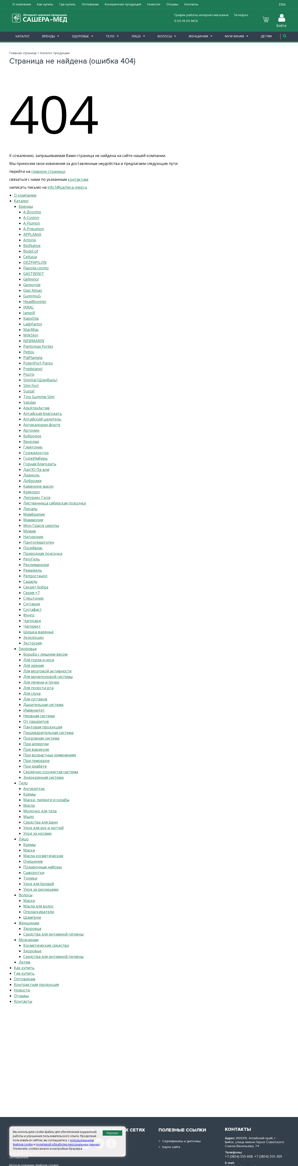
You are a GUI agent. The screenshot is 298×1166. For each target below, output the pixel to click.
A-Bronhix (32, 212)
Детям (266, 36)
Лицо (136, 36)
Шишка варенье (38, 631)
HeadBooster (35, 301)
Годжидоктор (36, 452)
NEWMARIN (33, 340)
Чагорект (32, 626)
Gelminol (31, 279)
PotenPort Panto (38, 363)
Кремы (29, 794)
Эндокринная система (43, 777)
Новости (153, 4)
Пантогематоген (38, 542)
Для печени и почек (41, 682)
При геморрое (36, 760)
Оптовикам (90, 4)
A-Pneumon (33, 228)
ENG (282, 4)
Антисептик (34, 788)
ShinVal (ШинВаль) (40, 380)
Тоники (30, 878)
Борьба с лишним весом (45, 654)
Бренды (48, 36)
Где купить (67, 4)
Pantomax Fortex (38, 346)
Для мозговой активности (47, 671)
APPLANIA (32, 234)
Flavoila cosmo (36, 268)
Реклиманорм (36, 564)
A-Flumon (31, 223)
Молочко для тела (40, 811)
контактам (78, 179)
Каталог (23, 36)
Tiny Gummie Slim (38, 396)
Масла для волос (38, 906)
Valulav (29, 402)
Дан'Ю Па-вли (36, 469)
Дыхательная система (43, 704)
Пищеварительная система (48, 732)
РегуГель (31, 559)
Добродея (32, 480)
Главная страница (23, 53)
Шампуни (32, 917)
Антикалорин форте (41, 424)
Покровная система (41, 738)
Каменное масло (38, 486)
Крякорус (31, 491)
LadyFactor (32, 324)
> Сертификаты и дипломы (180, 1141)
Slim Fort (31, 385)
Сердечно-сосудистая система (50, 771)
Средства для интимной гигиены (53, 934)
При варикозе (36, 749)
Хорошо (112, 1133)
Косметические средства (46, 945)
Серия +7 (31, 592)
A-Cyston (31, 217)
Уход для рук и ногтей (43, 827)
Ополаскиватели (38, 911)
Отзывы (172, 4)
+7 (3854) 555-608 (239, 1156)
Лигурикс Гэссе (37, 497)
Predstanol (32, 368)
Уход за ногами (37, 833)
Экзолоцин (33, 637)
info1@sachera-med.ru (67, 187)
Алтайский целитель (42, 419)
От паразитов (36, 721)
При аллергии (36, 743)
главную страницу (48, 171)
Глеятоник (33, 447)
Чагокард (32, 620)
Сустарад (31, 603)
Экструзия (32, 643)
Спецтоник (33, 598)
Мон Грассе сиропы (41, 525)
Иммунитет (34, 710)
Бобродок (32, 436)
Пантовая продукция (42, 727)
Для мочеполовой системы (48, 676)
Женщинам (198, 36)
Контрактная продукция (123, 4)
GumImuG (32, 296)
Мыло (28, 816)
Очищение (33, 861)
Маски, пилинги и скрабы (46, 799)
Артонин (31, 430)
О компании (21, 4)
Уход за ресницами (40, 889)
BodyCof (30, 251)
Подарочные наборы (42, 867)
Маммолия (33, 519)
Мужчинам (234, 36)
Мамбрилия (34, 514)
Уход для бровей (38, 883)
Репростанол (35, 575)
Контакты (191, 4)
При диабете (35, 766)
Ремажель (32, 570)
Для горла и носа (38, 659)
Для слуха (32, 693)
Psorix (28, 374)
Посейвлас (33, 547)
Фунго (28, 615)
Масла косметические (43, 855)
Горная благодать (39, 463)
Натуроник (33, 536)
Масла (29, 805)
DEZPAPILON (35, 262)
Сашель (30, 581)
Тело (110, 36)
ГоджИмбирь (35, 458)
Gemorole (32, 284)
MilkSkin (30, 335)
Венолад (31, 441)
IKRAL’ (28, 307)
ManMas (31, 329)
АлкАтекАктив (36, 408)
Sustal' (29, 391)
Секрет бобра (35, 587)
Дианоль (31, 475)
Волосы (165, 36)
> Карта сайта (169, 1147)
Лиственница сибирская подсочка (54, 503)
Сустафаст (32, 609)
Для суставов (35, 699)
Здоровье (80, 36)
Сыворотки (33, 872)
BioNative (32, 245)
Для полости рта (38, 687)
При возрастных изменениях (49, 755)
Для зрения (33, 665)
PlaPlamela (32, 357)
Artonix (29, 240)
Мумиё (29, 531)
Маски (29, 850)
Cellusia (30, 256)
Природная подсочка (42, 553)
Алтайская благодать (42, 413)
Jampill (29, 312)
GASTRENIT (33, 273)
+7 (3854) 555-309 (268, 1156)
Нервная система (39, 715)
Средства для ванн (40, 822)
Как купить (45, 4)
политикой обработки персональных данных (68, 1144)
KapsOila (31, 318)
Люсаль (30, 508)
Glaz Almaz (32, 290)
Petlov (28, 352)
